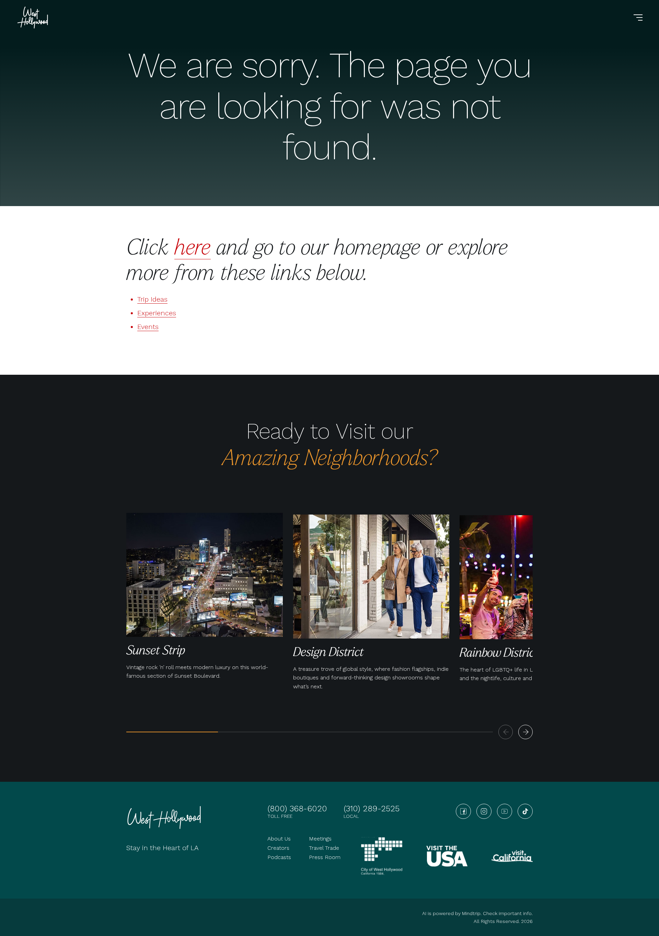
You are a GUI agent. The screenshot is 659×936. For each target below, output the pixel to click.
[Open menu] (638, 17)
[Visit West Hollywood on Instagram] (484, 811)
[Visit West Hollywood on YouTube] (504, 811)
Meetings (320, 838)
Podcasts (279, 857)
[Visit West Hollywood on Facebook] (463, 811)
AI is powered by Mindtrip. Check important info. (477, 913)
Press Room (324, 857)
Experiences (156, 313)
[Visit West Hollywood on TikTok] (525, 811)
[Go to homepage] (33, 17)
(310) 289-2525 (372, 808)
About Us (279, 838)
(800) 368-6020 (297, 808)
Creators (278, 848)
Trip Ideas (152, 299)
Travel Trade (324, 848)
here (192, 246)
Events (148, 327)
